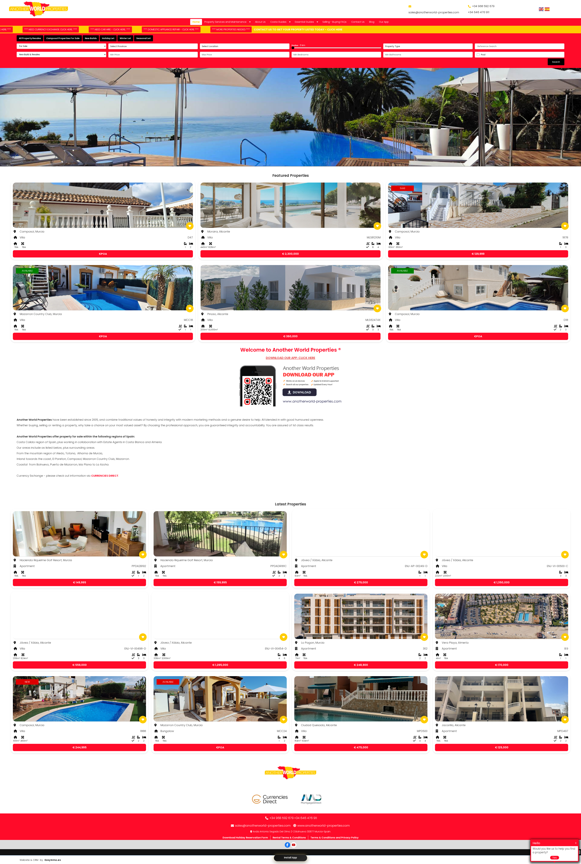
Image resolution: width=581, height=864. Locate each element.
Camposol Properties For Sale (63, 38)
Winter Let (125, 38)
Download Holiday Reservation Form (245, 837)
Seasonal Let (143, 38)
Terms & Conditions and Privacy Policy (334, 837)
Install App (290, 857)
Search (556, 61)
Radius (298, 45)
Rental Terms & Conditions (289, 837)
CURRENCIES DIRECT (104, 476)
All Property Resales (30, 38)
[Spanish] (547, 9)
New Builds (91, 38)
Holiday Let (108, 38)
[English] (541, 9)
